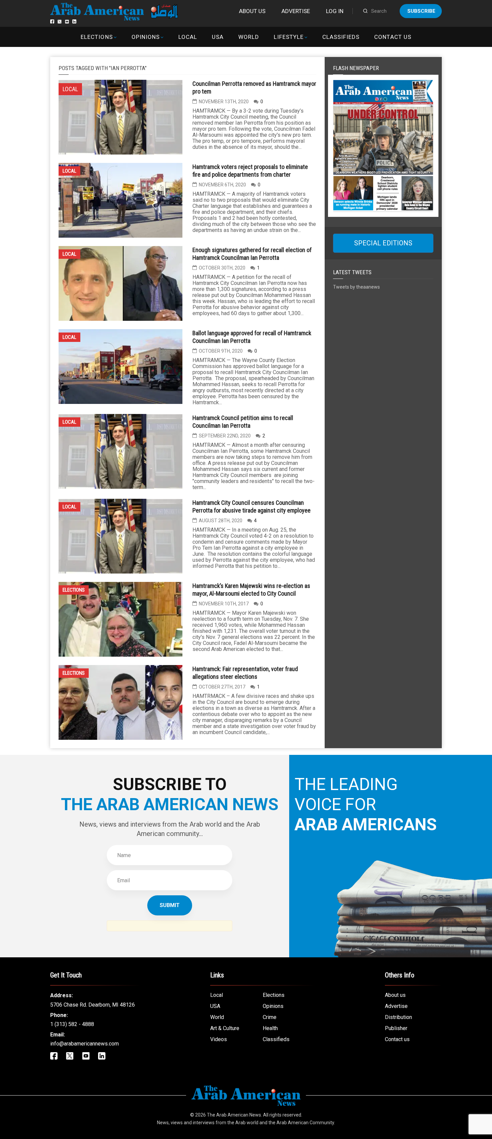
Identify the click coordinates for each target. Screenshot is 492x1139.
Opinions (146, 37)
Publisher (396, 1028)
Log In (334, 11)
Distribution (398, 1017)
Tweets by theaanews (356, 287)
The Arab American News (234, 1115)
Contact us (392, 37)
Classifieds (340, 37)
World (248, 37)
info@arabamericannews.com (84, 1043)
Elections (96, 37)
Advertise (295, 11)
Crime (269, 1017)
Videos (218, 1039)
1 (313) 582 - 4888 (72, 1024)
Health (270, 1028)
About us (252, 11)
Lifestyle (289, 37)
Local (187, 37)
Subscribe (421, 11)
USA (218, 37)
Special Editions (383, 243)
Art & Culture (224, 1028)
